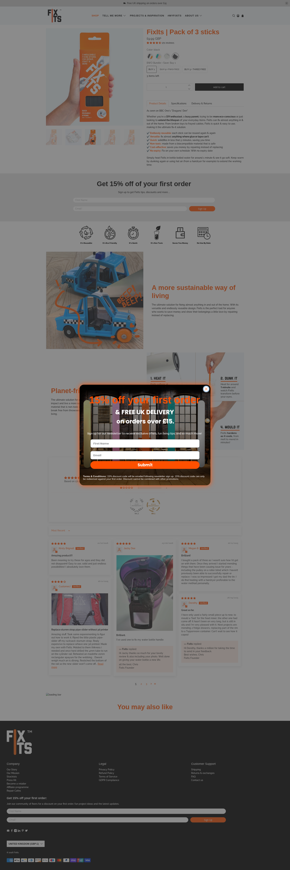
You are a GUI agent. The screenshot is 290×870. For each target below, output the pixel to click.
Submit (145, 465)
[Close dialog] (206, 389)
